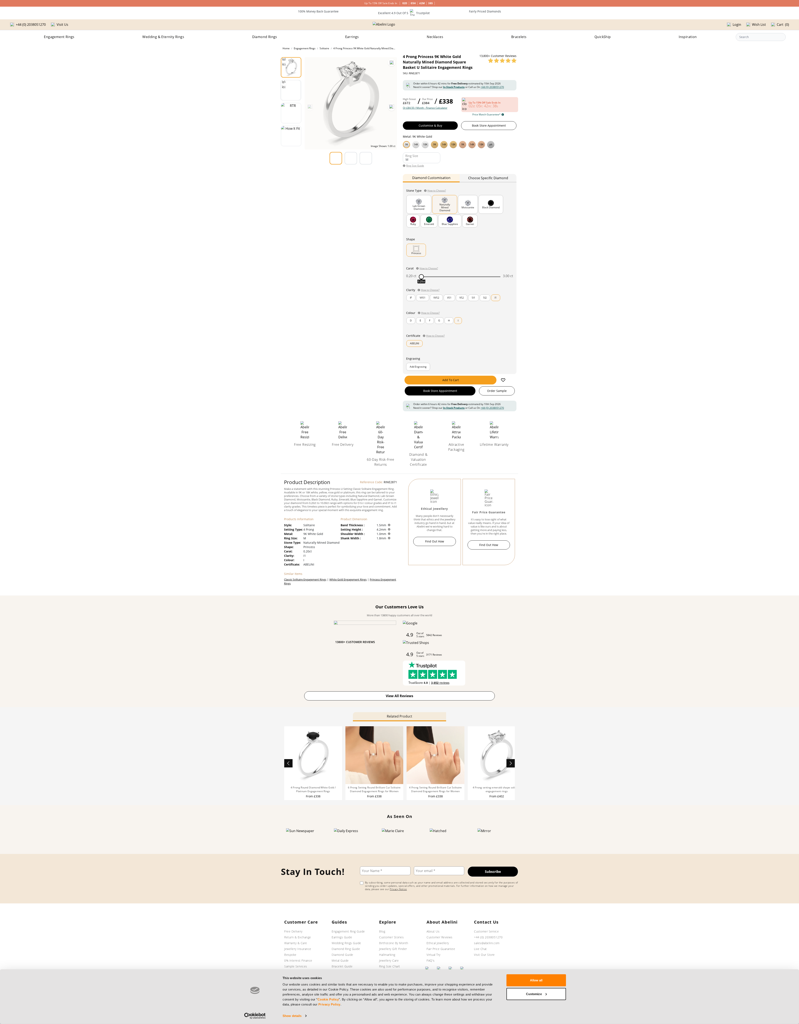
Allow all (536, 980)
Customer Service (486, 931)
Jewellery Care (389, 960)
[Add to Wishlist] (503, 380)
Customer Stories (391, 937)
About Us (433, 931)
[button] (459, 144)
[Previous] (310, 107)
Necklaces (435, 37)
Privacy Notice (398, 889)
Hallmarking (387, 955)
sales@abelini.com (487, 943)
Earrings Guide (342, 937)
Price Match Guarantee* (486, 114)
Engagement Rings (59, 37)
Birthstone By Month (393, 943)
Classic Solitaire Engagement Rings (305, 579)
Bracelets (519, 37)
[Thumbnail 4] (291, 136)
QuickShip (602, 37)
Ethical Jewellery (438, 943)
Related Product (399, 716)
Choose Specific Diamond (488, 178)
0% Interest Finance (298, 960)
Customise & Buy (430, 125)
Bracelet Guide (342, 966)
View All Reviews (399, 696)
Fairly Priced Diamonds (485, 11)
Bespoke (290, 955)
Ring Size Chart (389, 966)
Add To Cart (450, 380)
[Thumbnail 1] (291, 67)
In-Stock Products (454, 87)
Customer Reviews (439, 937)
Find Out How (434, 541)
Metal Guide (340, 960)
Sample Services (295, 966)
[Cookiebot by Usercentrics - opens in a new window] (255, 1016)
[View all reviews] (502, 60)
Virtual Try (433, 955)
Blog (382, 931)
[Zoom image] (391, 62)
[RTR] (291, 113)
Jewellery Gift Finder (393, 949)
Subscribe (493, 871)
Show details (292, 1016)
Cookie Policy (328, 999)
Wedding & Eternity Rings (163, 37)
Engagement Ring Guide (348, 931)
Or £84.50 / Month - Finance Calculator (425, 108)
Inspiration (688, 37)
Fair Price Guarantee (441, 949)
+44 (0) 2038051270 (492, 87)
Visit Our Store (484, 955)
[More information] (389, 525)
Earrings (352, 37)
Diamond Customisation (431, 177)
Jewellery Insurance (297, 949)
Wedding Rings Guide (346, 943)
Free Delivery (293, 931)
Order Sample (497, 391)
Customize (534, 994)
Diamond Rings (264, 37)
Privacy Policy (329, 1004)
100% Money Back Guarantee (318, 11)
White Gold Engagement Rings (348, 579)
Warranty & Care (295, 943)
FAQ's (431, 960)
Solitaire (324, 48)
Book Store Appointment (489, 125)
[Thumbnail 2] (291, 90)
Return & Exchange (297, 937)
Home (286, 48)
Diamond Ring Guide (346, 949)
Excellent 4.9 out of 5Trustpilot (404, 13)
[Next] (391, 107)
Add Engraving (418, 366)
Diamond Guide (342, 955)
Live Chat (480, 949)
